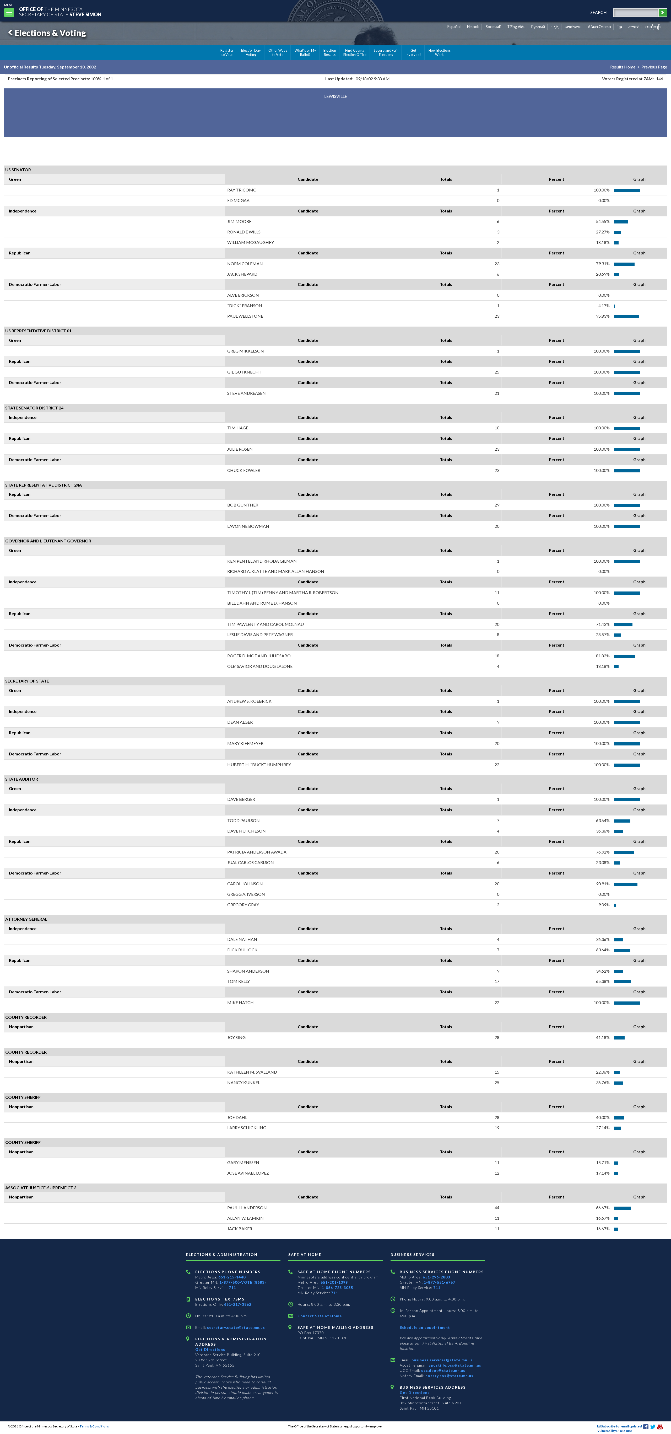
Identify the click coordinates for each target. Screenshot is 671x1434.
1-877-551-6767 (439, 1282)
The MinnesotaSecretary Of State (60, 11)
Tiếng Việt (516, 26)
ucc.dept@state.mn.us (442, 1370)
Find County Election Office (354, 52)
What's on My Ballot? (305, 52)
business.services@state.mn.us (441, 1360)
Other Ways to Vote (278, 52)
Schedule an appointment (425, 1327)
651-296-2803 (436, 1277)
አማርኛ (633, 26)
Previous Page (654, 66)
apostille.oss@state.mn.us (454, 1365)
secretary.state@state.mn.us (235, 1327)
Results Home (622, 66)
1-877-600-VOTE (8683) (242, 1282)
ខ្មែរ (620, 26)
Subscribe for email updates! (621, 1426)
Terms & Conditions (94, 1426)
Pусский (538, 26)
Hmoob (473, 26)
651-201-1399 (334, 1282)
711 (232, 1287)
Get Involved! (413, 52)
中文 (555, 26)
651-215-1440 (232, 1277)
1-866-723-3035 (337, 1287)
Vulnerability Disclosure (614, 1431)
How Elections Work (440, 52)
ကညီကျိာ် (653, 26)
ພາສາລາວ (573, 26)
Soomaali (493, 26)
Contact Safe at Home (319, 1316)
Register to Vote (227, 52)
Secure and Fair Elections (386, 52)
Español (454, 26)
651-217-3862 (237, 1304)
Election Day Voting (251, 52)
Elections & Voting (50, 33)
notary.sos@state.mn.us (448, 1375)
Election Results (329, 52)
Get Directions (210, 1349)
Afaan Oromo (599, 26)
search (599, 12)
